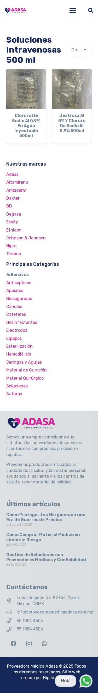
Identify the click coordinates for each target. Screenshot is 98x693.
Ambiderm (16, 190)
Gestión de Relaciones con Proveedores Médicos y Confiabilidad (46, 557)
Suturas (14, 393)
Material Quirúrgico (25, 378)
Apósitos (14, 290)
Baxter (13, 198)
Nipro (11, 245)
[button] (72, 10)
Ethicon (13, 230)
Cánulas (14, 306)
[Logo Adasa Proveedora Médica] (15, 10)
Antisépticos (18, 282)
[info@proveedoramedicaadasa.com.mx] (11, 612)
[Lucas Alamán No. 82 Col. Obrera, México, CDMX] (11, 600)
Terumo (13, 253)
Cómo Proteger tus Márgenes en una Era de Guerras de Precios (45, 517)
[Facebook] (13, 643)
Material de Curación (26, 370)
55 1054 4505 (30, 620)
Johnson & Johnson (26, 237)
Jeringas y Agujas (24, 362)
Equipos (14, 338)
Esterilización (19, 346)
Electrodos (16, 330)
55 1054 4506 (30, 629)
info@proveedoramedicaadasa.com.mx (55, 612)
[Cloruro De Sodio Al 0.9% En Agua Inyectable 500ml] (26, 89)
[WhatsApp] (44, 643)
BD (9, 206)
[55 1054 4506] (11, 629)
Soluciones (17, 386)
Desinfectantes (21, 322)
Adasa (12, 174)
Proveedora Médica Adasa (32, 666)
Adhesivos (17, 274)
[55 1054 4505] (11, 620)
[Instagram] (29, 643)
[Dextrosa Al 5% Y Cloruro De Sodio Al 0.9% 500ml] (72, 89)
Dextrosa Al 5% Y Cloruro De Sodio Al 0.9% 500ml (71, 123)
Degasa (13, 214)
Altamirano (17, 182)
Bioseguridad (19, 298)
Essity (12, 221)
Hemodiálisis (18, 354)
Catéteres (16, 314)
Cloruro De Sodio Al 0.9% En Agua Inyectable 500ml (26, 125)
